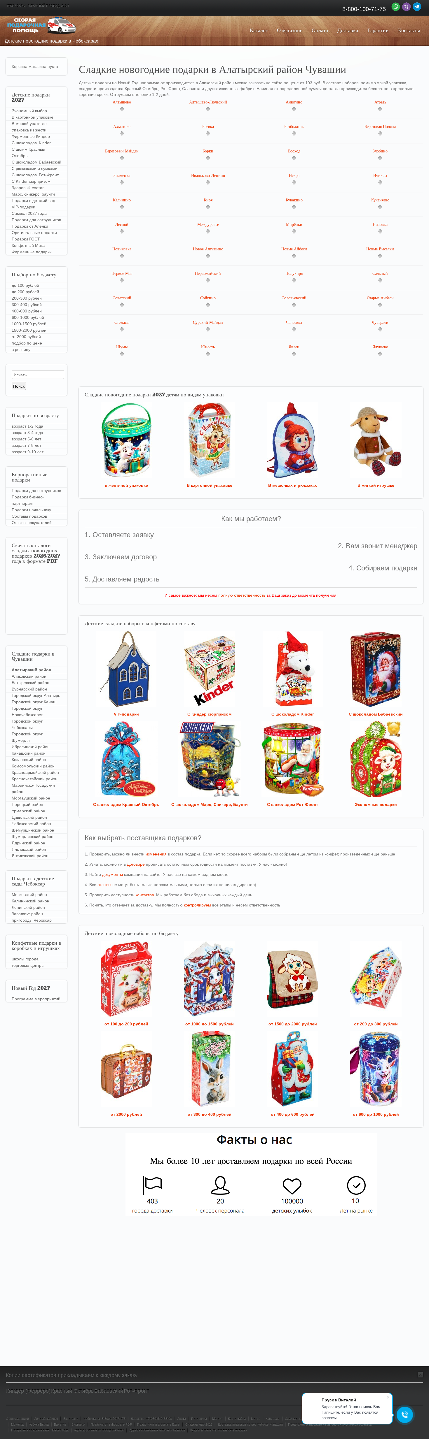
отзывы (104, 884)
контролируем (197, 905)
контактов (144, 894)
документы (112, 874)
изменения (156, 854)
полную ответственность (241, 595)
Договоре (136, 864)
